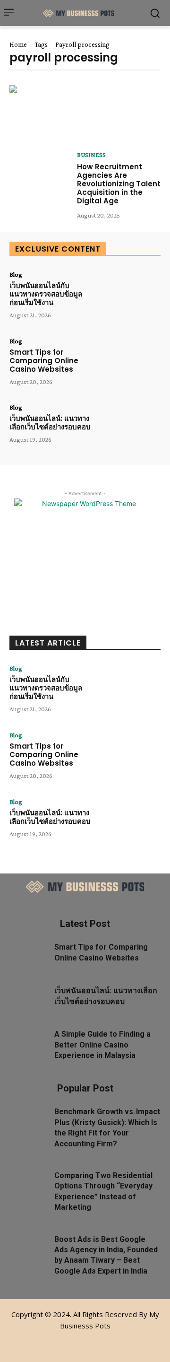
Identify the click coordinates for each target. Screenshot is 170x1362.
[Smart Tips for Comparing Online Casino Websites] (130, 363)
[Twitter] (106, 1342)
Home (18, 44)
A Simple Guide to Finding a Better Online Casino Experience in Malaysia (102, 1045)
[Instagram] (85, 1342)
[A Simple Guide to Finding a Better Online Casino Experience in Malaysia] (28, 1041)
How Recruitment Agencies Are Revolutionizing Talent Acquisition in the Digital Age (119, 184)
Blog (15, 274)
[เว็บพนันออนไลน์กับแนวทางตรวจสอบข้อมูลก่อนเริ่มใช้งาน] (130, 297)
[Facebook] (64, 1342)
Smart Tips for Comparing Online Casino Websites (43, 360)
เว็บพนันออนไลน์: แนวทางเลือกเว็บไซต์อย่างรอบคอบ (50, 422)
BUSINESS (91, 154)
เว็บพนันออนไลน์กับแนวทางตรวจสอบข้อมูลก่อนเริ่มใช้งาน (45, 293)
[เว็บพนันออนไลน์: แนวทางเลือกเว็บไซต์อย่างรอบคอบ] (130, 429)
